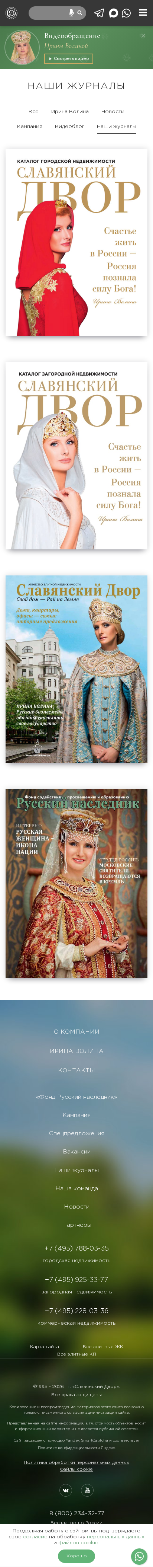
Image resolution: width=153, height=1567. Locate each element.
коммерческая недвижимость (76, 1323)
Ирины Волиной (66, 45)
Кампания (29, 126)
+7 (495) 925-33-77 (76, 1280)
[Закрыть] (143, 36)
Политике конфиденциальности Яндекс (76, 1448)
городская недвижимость (76, 1260)
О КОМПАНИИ (77, 1032)
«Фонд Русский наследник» (76, 1097)
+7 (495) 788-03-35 (77, 1249)
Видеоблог (69, 126)
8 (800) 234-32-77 (76, 1513)
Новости (112, 111)
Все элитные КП (76, 1354)
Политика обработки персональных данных (76, 1463)
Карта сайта (44, 1347)
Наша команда (76, 1188)
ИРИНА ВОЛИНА (77, 1051)
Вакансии (77, 1152)
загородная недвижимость (77, 1292)
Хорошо (76, 1556)
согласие (35, 1537)
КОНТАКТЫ (76, 1070)
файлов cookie (78, 1543)
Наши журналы (116, 126)
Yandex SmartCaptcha (87, 1440)
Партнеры (76, 1225)
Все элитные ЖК (103, 1347)
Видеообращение (72, 35)
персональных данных (115, 1537)
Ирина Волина (70, 111)
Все (34, 111)
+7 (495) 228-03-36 (76, 1311)
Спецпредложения (76, 1133)
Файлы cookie (76, 1469)
